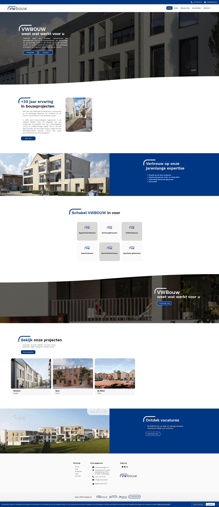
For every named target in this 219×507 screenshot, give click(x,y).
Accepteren (210, 504)
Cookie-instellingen (198, 504)
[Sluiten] (217, 504)
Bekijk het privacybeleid (163, 504)
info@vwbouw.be (212, 2)
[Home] (192, 2)
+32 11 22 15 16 (198, 2)
